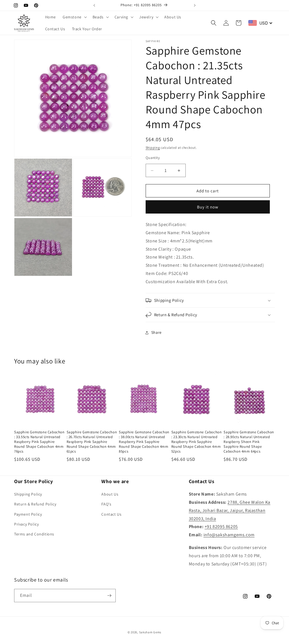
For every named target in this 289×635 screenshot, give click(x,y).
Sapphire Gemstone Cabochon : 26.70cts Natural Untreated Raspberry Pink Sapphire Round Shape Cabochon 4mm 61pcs (92, 442)
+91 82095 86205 (221, 526)
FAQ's (106, 504)
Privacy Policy (26, 524)
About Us (109, 494)
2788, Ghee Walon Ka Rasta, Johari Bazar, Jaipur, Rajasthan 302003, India (229, 510)
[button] (74, 17)
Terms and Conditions (34, 534)
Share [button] (156, 332)
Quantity (153, 157)
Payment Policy (28, 514)
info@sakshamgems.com (229, 535)
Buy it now (207, 207)
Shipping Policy (28, 494)
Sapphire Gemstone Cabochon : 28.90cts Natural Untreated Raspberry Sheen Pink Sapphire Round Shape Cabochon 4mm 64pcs (249, 442)
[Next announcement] (195, 5)
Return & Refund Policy (35, 504)
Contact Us (111, 514)
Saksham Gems (150, 632)
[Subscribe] (109, 595)
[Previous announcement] (94, 5)
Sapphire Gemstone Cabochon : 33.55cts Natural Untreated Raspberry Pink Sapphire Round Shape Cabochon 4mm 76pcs (39, 442)
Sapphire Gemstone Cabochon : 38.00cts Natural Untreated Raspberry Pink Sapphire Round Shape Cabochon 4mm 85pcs (144, 442)
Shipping (153, 147)
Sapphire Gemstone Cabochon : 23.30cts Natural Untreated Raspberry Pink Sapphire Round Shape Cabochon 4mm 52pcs (196, 442)
